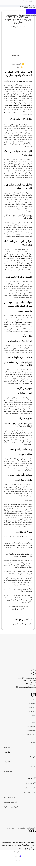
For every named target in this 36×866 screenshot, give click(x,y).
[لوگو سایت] (13, 2)
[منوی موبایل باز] (34, 3)
